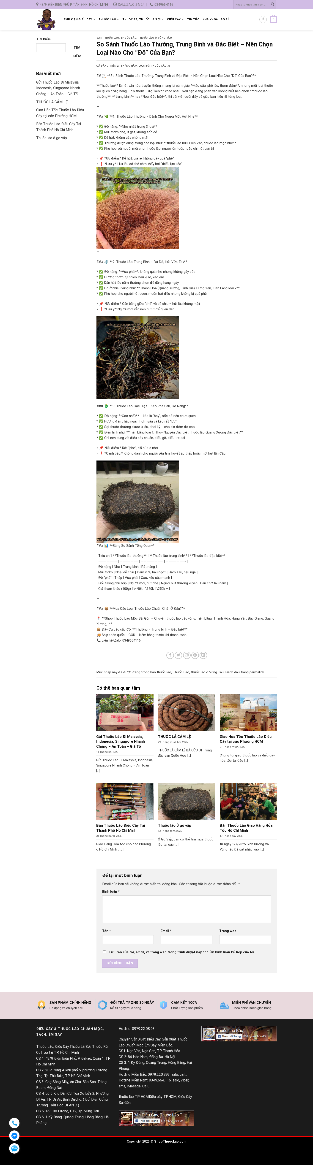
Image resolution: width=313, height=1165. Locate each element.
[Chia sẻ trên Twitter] (178, 655)
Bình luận (111, 892)
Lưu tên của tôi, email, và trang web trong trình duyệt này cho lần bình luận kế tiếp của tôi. (182, 952)
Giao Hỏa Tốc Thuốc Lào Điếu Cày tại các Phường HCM (246, 739)
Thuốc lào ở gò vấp (51, 138)
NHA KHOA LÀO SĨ (216, 19)
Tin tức (193, 19)
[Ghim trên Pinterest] (195, 655)
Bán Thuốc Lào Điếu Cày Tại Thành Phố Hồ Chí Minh (120, 828)
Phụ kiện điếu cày (78, 19)
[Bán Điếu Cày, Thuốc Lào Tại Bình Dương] (156, 1118)
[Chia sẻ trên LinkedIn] (203, 655)
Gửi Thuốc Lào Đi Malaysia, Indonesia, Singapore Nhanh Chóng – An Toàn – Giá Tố (58, 88)
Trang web (227, 931)
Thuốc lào (107, 19)
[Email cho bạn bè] (187, 655)
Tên (106, 931)
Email (166, 931)
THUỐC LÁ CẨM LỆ (52, 102)
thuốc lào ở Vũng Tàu (155, 37)
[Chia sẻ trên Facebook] (170, 655)
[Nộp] (272, 4)
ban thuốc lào (107, 37)
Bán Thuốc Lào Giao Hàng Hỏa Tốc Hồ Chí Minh (246, 828)
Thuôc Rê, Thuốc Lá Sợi (141, 19)
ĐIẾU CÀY (174, 19)
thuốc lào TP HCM (134, 1097)
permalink (257, 672)
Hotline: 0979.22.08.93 (137, 1029)
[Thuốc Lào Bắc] (239, 1033)
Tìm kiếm (43, 39)
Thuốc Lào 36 (160, 65)
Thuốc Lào (128, 37)
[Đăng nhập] (263, 19)
